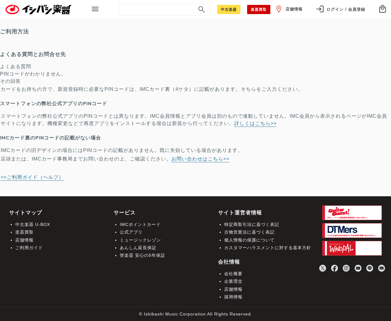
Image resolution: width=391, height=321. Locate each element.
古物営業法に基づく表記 (249, 232)
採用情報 (233, 296)
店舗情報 (294, 9)
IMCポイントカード (140, 224)
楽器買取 (24, 232)
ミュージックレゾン (140, 240)
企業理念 (233, 281)
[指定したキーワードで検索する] (202, 9)
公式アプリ (131, 232)
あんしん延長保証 (138, 247)
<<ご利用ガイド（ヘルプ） (32, 177)
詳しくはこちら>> (255, 123)
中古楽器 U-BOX (32, 224)
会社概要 (233, 273)
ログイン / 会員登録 (346, 9)
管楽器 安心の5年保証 (142, 255)
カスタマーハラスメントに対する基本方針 (267, 247)
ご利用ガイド (29, 247)
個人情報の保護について (249, 240)
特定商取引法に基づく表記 (251, 224)
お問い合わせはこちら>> (200, 158)
